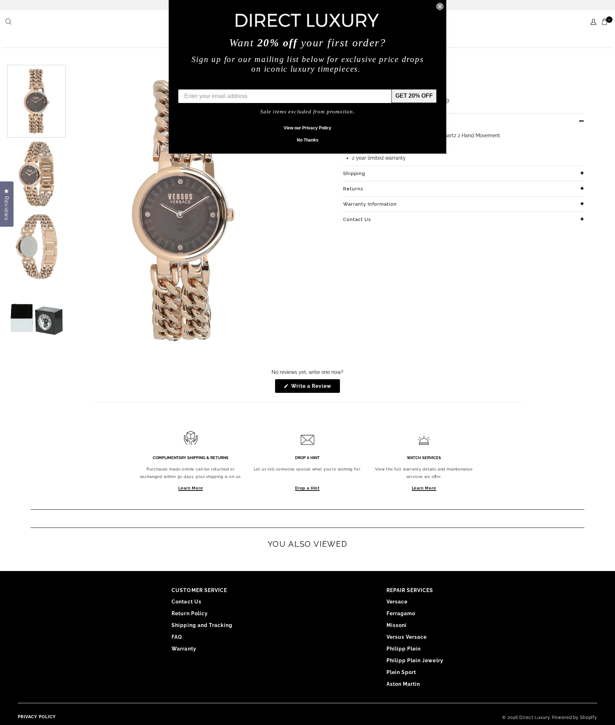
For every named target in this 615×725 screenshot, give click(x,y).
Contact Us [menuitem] (186, 602)
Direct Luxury (534, 717)
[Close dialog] (439, 6)
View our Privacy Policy (307, 127)
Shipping (354, 173)
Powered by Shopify (574, 717)
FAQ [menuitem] (177, 637)
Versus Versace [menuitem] (407, 637)
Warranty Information (370, 204)
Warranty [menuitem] (184, 649)
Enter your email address (212, 84)
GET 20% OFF (414, 96)
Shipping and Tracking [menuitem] (202, 625)
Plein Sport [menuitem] (401, 672)
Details (352, 121)
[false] (9, 22)
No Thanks (308, 140)
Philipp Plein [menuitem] (404, 649)
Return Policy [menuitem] (190, 613)
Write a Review (315, 388)
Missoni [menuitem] (397, 625)
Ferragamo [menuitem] (401, 613)
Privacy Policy (37, 716)
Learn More (190, 488)
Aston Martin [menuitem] (403, 684)
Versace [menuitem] (397, 602)
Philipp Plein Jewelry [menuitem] (415, 660)
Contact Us (357, 219)
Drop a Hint (307, 488)
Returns (353, 188)
